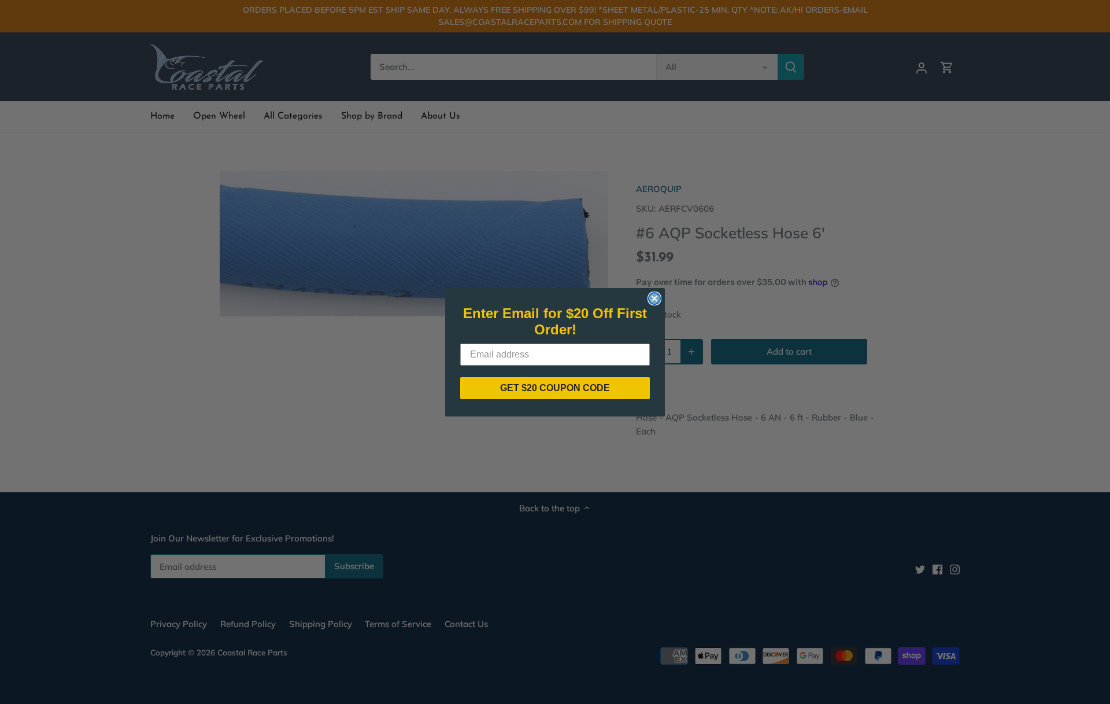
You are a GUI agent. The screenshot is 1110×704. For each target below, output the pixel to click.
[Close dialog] (654, 298)
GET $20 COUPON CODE (555, 388)
